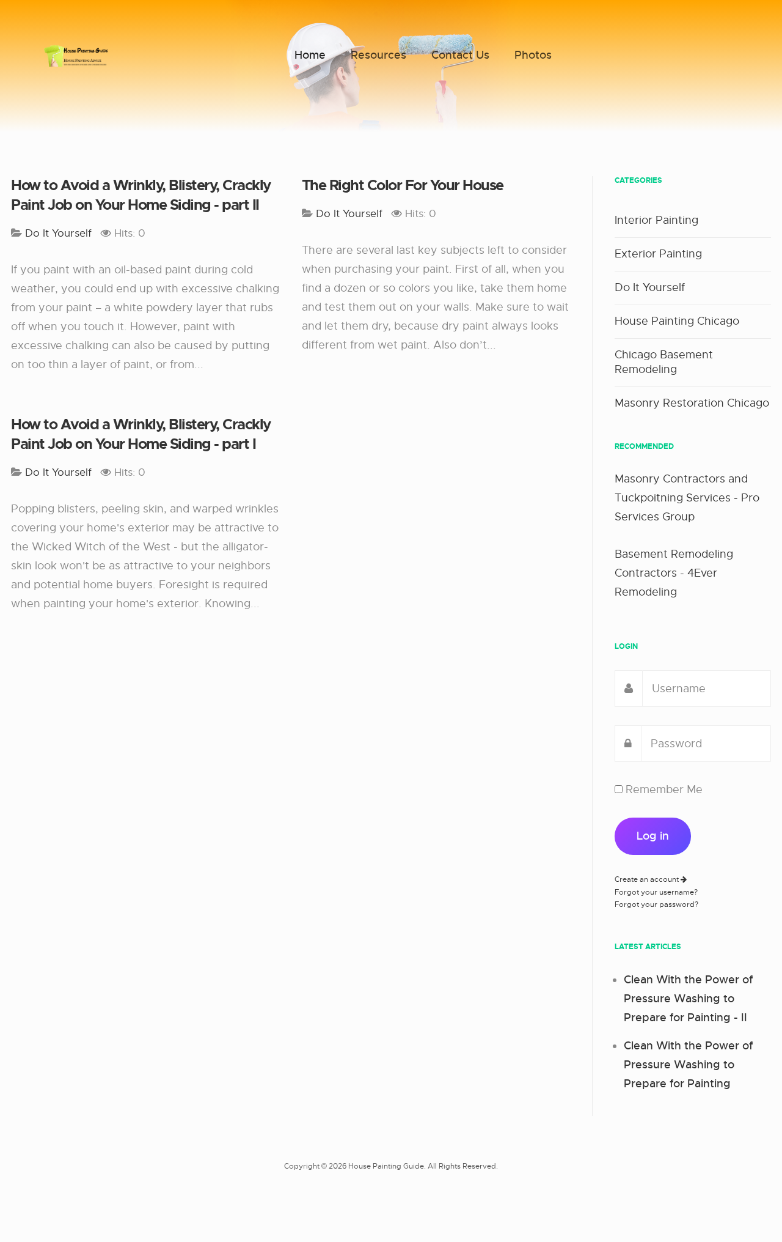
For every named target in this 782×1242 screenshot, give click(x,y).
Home (310, 55)
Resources (378, 55)
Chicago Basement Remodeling (664, 362)
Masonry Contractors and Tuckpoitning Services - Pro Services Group (687, 497)
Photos (533, 55)
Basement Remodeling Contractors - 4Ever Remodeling (674, 573)
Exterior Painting (658, 254)
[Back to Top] (743, 1203)
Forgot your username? (656, 892)
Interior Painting (656, 220)
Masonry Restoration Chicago (692, 403)
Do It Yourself (650, 287)
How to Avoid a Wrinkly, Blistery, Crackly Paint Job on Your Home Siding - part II (141, 195)
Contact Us (460, 55)
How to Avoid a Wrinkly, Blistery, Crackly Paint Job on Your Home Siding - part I (141, 434)
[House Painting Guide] (76, 55)
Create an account (648, 879)
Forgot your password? (656, 904)
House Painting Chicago (677, 321)
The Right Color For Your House (402, 185)
